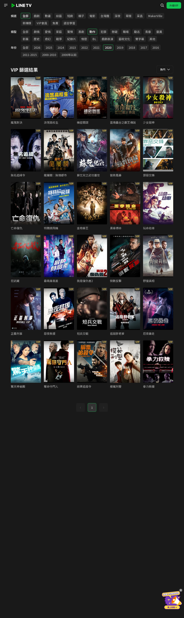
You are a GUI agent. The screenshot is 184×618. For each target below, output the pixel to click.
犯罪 (103, 32)
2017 (144, 47)
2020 (108, 47)
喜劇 (81, 32)
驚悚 (70, 32)
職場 (126, 32)
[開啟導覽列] (6, 5)
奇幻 (48, 39)
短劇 (70, 16)
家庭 (59, 32)
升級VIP (173, 5)
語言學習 (69, 23)
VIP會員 (42, 23)
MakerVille (155, 16)
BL (94, 39)
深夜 (117, 16)
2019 (120, 47)
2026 (37, 47)
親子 (81, 16)
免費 (55, 23)
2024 (61, 47)
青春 (148, 32)
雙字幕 (139, 39)
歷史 (37, 39)
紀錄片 (71, 39)
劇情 (37, 32)
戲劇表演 (107, 39)
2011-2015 (30, 55)
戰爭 (59, 39)
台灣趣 (105, 16)
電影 (92, 16)
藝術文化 (124, 39)
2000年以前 (69, 55)
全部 (25, 16)
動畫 (48, 16)
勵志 (137, 32)
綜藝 (59, 16)
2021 (96, 47)
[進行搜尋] (162, 5)
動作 (92, 32)
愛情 (48, 32)
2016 (155, 47)
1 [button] (92, 407)
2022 (84, 47)
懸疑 (115, 32)
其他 (152, 39)
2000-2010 (49, 55)
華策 (129, 16)
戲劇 (37, 16)
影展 (25, 39)
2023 (72, 47)
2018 (132, 47)
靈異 (159, 32)
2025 (49, 47)
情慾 (84, 39)
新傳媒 (27, 23)
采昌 (140, 16)
